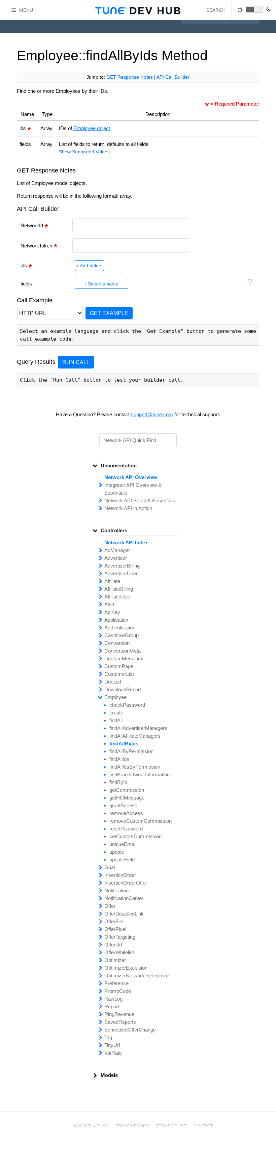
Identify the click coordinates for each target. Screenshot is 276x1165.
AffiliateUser (117, 596)
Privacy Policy (132, 1126)
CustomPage (118, 666)
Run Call (76, 362)
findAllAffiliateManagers (135, 736)
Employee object (91, 128)
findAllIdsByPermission (134, 767)
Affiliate (112, 581)
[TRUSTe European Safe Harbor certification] (138, 1149)
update (116, 852)
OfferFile (113, 921)
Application (116, 620)
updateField (122, 859)
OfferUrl (113, 944)
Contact (203, 1126)
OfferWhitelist (119, 952)
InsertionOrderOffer (125, 883)
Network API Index (126, 542)
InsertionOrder (120, 875)
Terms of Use (171, 1126)
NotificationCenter (123, 898)
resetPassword (126, 828)
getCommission (126, 790)
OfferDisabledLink (124, 914)
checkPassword (127, 705)
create (116, 712)
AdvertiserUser (121, 573)
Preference (116, 983)
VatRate (113, 1053)
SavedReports (120, 1022)
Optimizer (115, 960)
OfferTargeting (119, 937)
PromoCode (117, 991)
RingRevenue (119, 1014)
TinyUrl (112, 1045)
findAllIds (119, 759)
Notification (116, 890)
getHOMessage (126, 798)
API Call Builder (173, 77)
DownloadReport (122, 689)
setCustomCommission (135, 836)
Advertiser (115, 558)
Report (111, 1006)
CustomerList (119, 674)
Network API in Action (128, 508)
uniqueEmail (122, 844)
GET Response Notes (129, 77)
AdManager (117, 550)
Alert (109, 604)
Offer (109, 906)
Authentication (119, 627)
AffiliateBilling (118, 589)
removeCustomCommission (140, 821)
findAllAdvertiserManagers (138, 728)
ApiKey (112, 612)
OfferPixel (115, 929)
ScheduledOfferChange (130, 1030)
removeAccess (126, 813)
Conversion (117, 643)
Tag (108, 1037)
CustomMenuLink (123, 658)
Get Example (109, 313)
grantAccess (123, 805)
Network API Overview (130, 477)
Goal (109, 867)
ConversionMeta (122, 651)
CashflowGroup (121, 635)
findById (118, 782)
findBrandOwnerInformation (139, 774)
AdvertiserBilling (122, 566)
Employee (115, 697)
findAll (116, 720)
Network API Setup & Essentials (139, 500)
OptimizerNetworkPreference (136, 975)
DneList (112, 682)
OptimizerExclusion (125, 968)
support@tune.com (152, 414)
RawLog (113, 999)
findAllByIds (123, 743)
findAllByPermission (131, 751)
